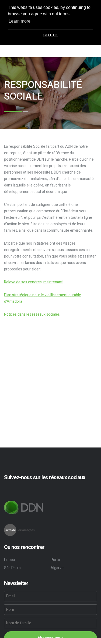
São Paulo (12, 568)
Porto (55, 560)
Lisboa (9, 560)
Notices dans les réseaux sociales (32, 314)
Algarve (57, 568)
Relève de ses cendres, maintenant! (33, 282)
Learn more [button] (19, 21)
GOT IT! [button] (50, 35)
